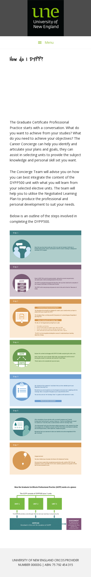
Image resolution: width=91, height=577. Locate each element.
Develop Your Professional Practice (45, 18)
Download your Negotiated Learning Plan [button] (48, 307)
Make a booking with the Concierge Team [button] (48, 320)
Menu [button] (49, 42)
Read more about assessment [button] (48, 401)
